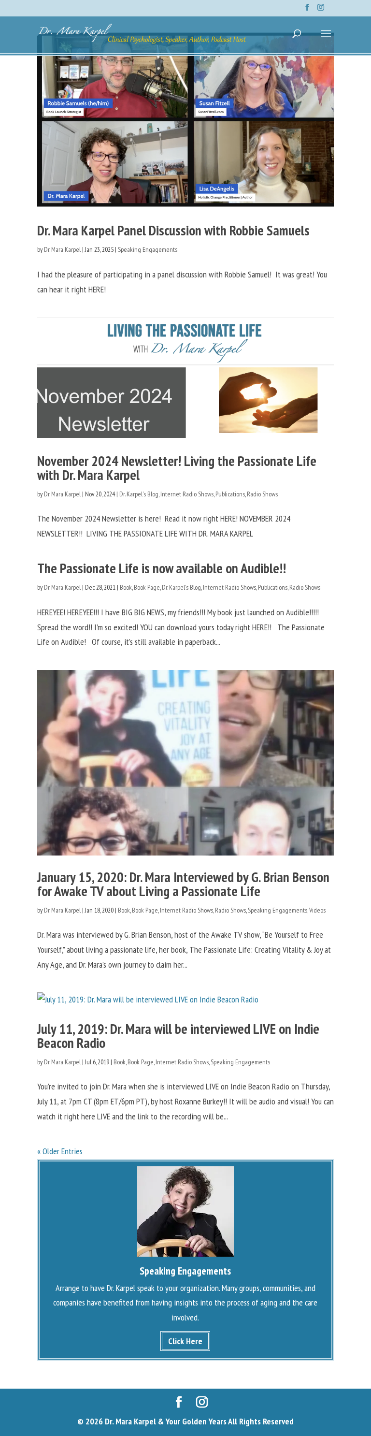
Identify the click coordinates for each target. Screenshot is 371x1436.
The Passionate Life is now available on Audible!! (161, 568)
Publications (230, 494)
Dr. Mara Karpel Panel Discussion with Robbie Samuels (173, 230)
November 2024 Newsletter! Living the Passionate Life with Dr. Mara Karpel (176, 467)
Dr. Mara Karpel (62, 249)
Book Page (147, 587)
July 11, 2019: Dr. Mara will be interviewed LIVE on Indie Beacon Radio (178, 1035)
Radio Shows (262, 494)
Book (126, 587)
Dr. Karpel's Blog (138, 494)
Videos (317, 910)
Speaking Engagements (147, 249)
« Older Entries (60, 1151)
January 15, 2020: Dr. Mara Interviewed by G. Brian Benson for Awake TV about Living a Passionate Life (183, 884)
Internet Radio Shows (187, 494)
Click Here (185, 1341)
